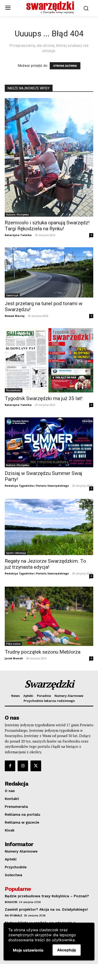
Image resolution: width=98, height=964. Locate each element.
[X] (35, 765)
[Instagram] (23, 765)
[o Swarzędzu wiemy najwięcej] (50, 7)
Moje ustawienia (28, 950)
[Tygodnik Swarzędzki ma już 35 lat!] (49, 360)
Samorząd (12, 295)
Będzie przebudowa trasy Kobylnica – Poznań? (47, 896)
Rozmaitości (13, 390)
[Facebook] (10, 765)
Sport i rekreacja (16, 553)
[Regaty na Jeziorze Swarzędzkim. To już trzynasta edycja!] (49, 527)
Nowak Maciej (14, 316)
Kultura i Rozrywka (17, 214)
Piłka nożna (13, 643)
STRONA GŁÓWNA (65, 65)
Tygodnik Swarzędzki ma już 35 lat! (43, 398)
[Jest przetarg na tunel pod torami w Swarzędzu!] (49, 272)
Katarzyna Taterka (18, 235)
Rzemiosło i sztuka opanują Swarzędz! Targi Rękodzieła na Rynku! (47, 225)
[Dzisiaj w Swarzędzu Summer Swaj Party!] (49, 442)
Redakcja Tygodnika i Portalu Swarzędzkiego (37, 485)
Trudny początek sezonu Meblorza (42, 652)
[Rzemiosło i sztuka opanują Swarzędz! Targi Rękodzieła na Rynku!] (49, 157)
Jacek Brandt (14, 658)
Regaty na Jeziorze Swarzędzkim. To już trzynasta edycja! (45, 564)
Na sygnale (13, 915)
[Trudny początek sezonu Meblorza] (49, 616)
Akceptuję (66, 949)
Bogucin (11, 902)
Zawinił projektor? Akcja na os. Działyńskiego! (46, 909)
